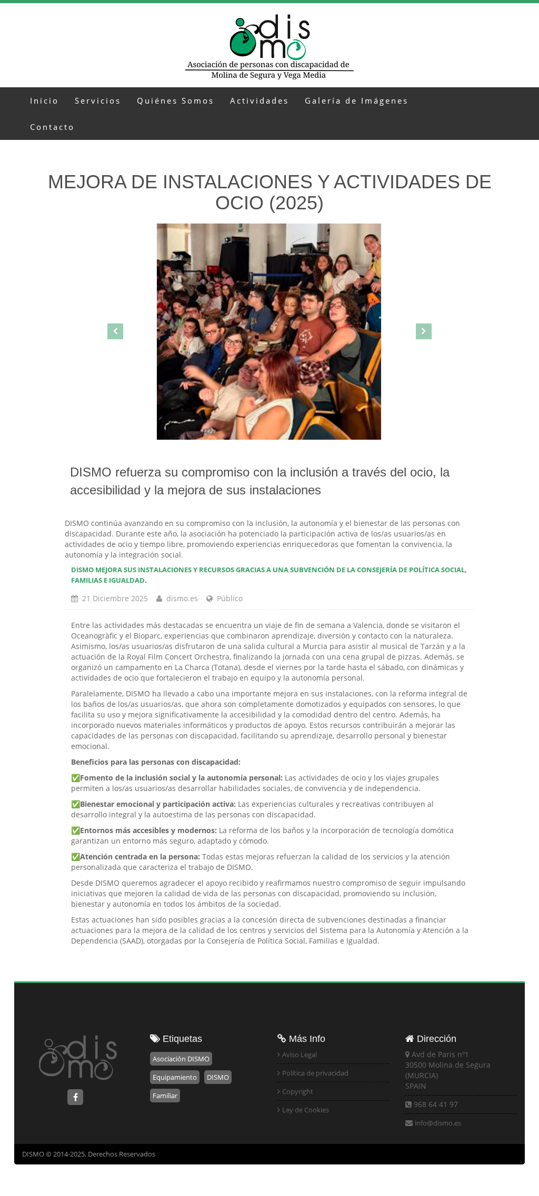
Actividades (259, 100)
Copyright (297, 1091)
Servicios (98, 100)
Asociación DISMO (181, 1058)
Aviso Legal (299, 1054)
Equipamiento (175, 1077)
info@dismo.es (438, 1123)
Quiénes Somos (175, 100)
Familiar (165, 1095)
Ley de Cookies (305, 1109)
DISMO (218, 1077)
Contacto (52, 126)
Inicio (44, 100)
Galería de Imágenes (356, 100)
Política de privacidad (315, 1073)
